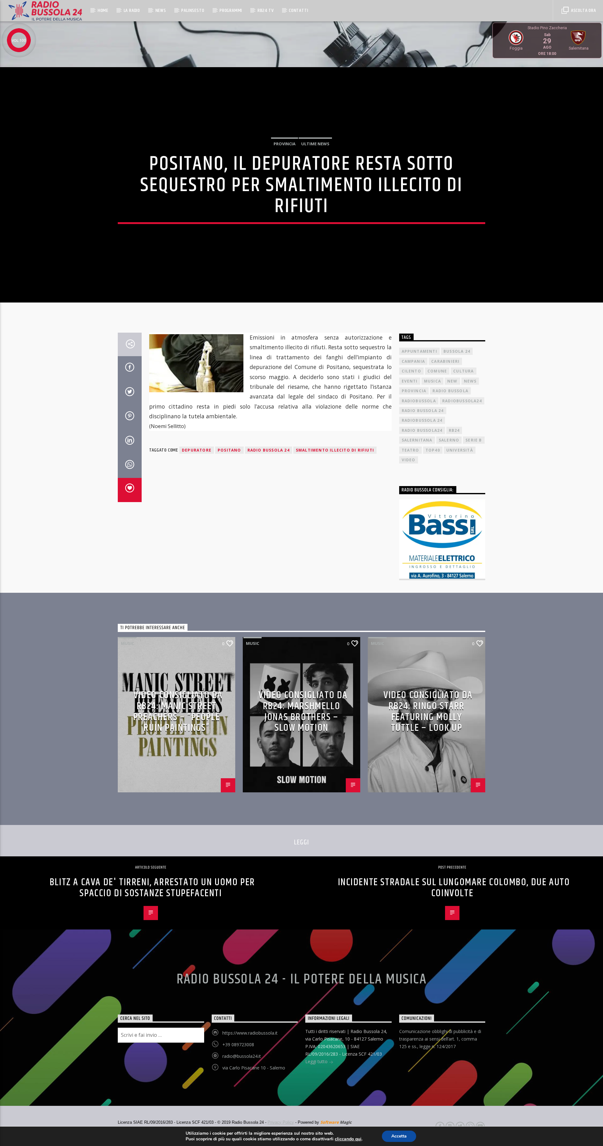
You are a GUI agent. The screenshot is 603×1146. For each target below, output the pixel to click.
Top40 (433, 450)
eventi (410, 381)
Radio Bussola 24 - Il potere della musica (302, 979)
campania (413, 361)
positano (229, 450)
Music (127, 643)
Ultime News (315, 144)
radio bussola (450, 391)
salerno (449, 440)
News (160, 10)
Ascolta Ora (583, 10)
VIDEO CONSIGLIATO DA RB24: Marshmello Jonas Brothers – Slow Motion (303, 712)
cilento (411, 371)
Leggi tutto (317, 1061)
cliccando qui (348, 1139)
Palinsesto (192, 10)
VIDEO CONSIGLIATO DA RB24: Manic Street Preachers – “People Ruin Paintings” (178, 712)
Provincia (285, 144)
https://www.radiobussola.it (250, 1033)
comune (437, 371)
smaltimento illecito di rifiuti (335, 450)
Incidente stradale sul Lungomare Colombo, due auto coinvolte (454, 888)
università (459, 450)
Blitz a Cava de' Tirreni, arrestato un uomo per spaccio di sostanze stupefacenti (152, 888)
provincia (414, 391)
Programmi (231, 10)
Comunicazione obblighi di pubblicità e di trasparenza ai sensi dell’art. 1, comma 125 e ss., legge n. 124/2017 (440, 1038)
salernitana (417, 440)
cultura (463, 371)
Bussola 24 (456, 351)
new (452, 381)
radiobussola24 (462, 401)
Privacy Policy (281, 1122)
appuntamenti (419, 351)
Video (409, 460)
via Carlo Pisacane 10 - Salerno (253, 1068)
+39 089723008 (238, 1044)
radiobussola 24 (422, 420)
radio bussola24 (422, 430)
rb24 (454, 430)
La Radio (132, 10)
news (470, 381)
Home (103, 10)
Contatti (298, 10)
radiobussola (419, 401)
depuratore (196, 450)
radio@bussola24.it (241, 1056)
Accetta (399, 1136)
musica (432, 381)
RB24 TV (266, 10)
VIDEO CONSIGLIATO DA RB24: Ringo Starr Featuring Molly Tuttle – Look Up (428, 712)
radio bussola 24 (268, 450)
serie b (473, 440)
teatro (410, 450)
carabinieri (445, 361)
